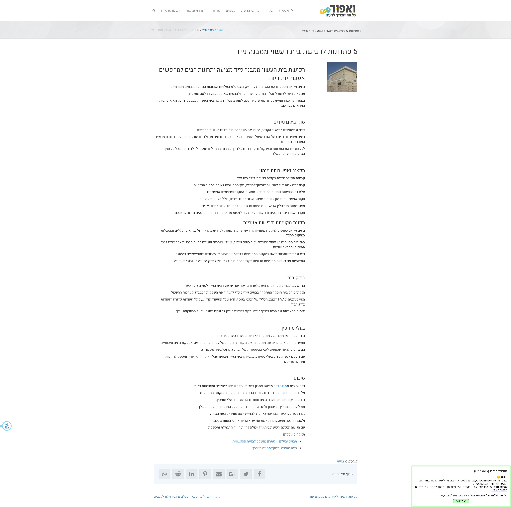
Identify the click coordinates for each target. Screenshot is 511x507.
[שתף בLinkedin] (191, 474)
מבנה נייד (280, 386)
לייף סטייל (285, 10)
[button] (6, 426)
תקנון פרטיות (170, 10)
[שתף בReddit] (178, 474)
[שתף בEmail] (219, 474)
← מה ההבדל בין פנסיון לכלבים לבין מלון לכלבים (188, 496)
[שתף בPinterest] (205, 474)
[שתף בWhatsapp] (164, 474)
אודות (216, 10)
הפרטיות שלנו (499, 490)
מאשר (461, 501)
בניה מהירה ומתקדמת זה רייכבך (275, 448)
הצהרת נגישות (196, 10)
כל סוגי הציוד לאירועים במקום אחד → (330, 496)
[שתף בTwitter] (246, 474)
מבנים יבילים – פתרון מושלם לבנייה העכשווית (265, 441)
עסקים (230, 10)
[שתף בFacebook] (259, 474)
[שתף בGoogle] (232, 474)
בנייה (268, 10)
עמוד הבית (216, 29)
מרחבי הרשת (250, 10)
